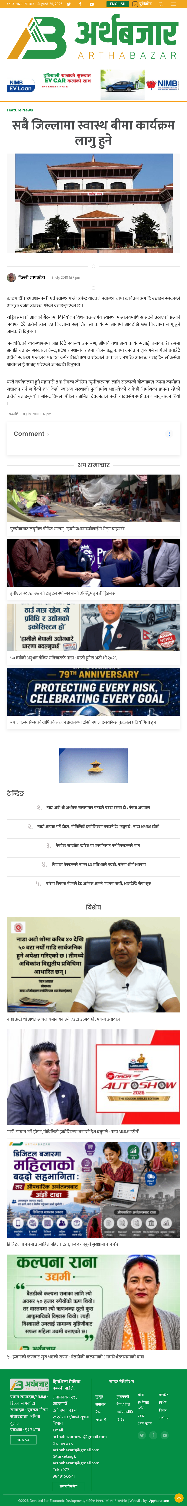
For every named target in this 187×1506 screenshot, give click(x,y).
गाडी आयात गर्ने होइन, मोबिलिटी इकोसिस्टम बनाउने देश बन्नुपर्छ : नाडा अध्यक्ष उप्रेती (98, 827)
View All (23, 1439)
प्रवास (141, 1416)
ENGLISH (117, 4)
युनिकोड (145, 4)
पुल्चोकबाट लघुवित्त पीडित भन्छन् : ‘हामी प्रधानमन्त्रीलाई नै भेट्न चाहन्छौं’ (67, 529)
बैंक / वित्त (123, 1404)
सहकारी (100, 1420)
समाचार (100, 1404)
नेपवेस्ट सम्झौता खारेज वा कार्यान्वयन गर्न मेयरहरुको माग (98, 846)
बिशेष (162, 1403)
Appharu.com (159, 1501)
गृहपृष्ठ (99, 1397)
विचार (163, 1410)
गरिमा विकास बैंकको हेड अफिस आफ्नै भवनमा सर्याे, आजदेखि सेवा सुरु (98, 884)
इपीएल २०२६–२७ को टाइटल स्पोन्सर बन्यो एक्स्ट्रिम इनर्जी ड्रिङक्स (62, 593)
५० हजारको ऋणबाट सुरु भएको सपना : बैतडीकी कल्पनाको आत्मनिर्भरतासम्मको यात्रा (75, 1357)
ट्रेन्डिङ (15, 794)
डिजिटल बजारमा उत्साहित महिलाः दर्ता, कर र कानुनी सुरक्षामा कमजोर (62, 1244)
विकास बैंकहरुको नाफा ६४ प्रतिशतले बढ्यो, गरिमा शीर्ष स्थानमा (99, 865)
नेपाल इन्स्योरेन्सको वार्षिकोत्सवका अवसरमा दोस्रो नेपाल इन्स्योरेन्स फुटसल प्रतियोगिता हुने (83, 722)
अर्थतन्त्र (164, 1418)
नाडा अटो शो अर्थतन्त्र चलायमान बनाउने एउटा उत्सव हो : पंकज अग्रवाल (98, 808)
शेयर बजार (145, 1424)
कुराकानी (123, 1397)
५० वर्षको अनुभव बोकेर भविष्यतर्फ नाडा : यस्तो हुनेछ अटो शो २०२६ (63, 658)
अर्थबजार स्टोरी (143, 1405)
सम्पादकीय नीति (68, 1486)
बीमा (141, 1395)
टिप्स (98, 1412)
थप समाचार (93, 465)
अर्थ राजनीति (125, 1412)
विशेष (93, 907)
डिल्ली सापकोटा (31, 278)
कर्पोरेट (163, 1395)
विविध (121, 1420)
